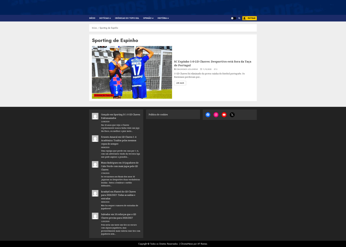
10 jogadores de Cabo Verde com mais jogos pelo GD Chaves (120, 166)
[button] (239, 18)
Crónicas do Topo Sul (127, 18)
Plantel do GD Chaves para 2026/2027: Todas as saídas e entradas (118, 195)
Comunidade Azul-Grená (187, 69)
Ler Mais (180, 83)
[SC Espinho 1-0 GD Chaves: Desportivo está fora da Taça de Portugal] (132, 72)
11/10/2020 (207, 69)
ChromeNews (186, 243)
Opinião (147, 18)
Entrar (251, 18)
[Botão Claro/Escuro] (233, 18)
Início (92, 18)
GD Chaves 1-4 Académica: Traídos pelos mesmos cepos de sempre (118, 140)
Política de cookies (158, 114)
